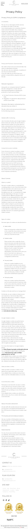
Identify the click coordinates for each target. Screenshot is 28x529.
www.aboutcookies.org (10, 311)
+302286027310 (8, 469)
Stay (8, 488)
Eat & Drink (13, 488)
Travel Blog (12, 491)
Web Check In (25, 6)
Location (12, 490)
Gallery (17, 490)
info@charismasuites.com (9, 471)
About (18, 488)
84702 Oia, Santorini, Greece (14, 466)
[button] (3, 2)
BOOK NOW (24, 3)
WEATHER (14, 519)
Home (4, 488)
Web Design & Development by (14, 527)
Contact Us (5, 491)
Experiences (6, 490)
